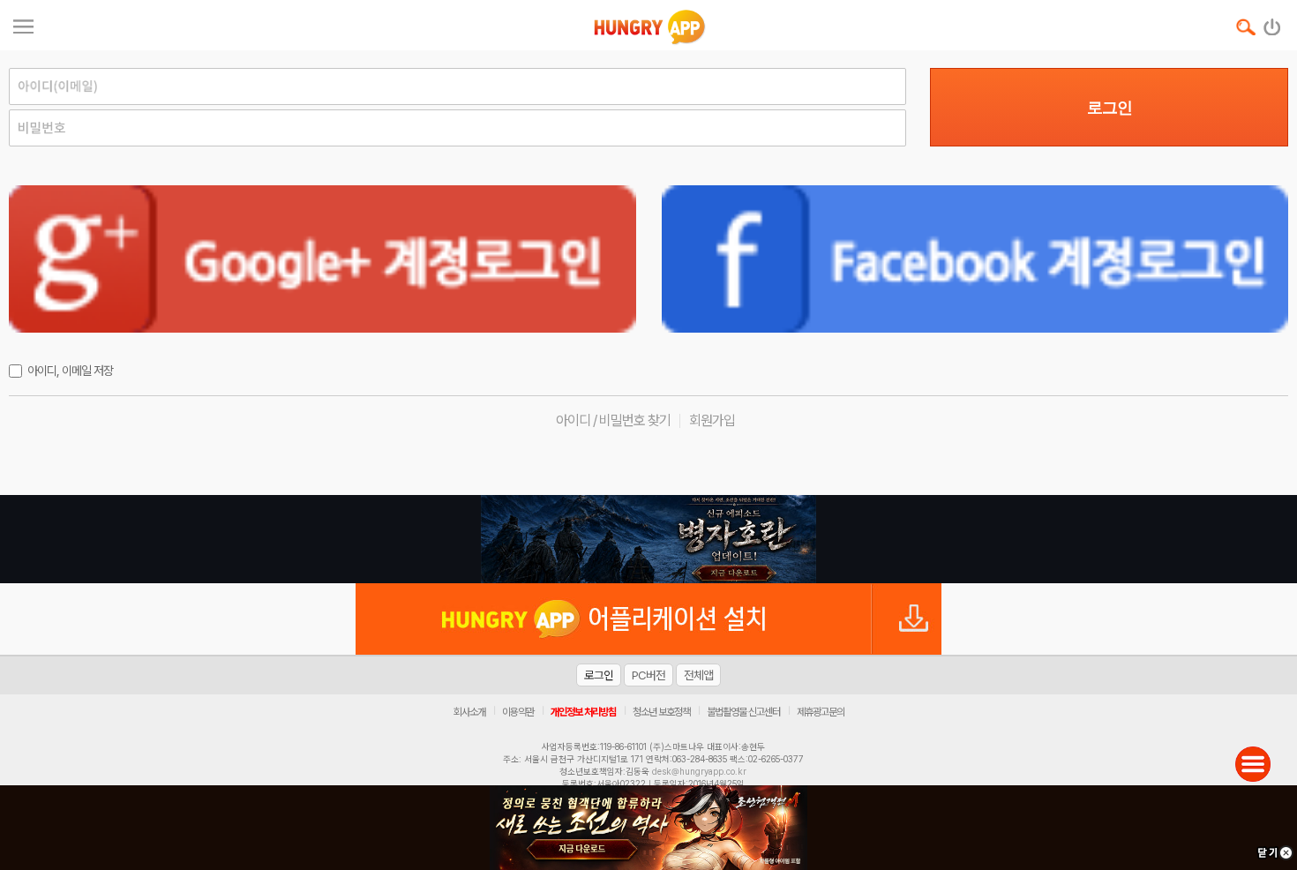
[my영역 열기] (23, 24)
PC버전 (648, 675)
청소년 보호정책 (661, 712)
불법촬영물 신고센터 (743, 712)
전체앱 (698, 675)
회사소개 (469, 712)
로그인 (1109, 107)
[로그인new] (1272, 23)
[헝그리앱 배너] (648, 539)
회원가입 (712, 420)
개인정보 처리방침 (583, 712)
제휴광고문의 (820, 712)
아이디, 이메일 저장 (70, 371)
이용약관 (518, 712)
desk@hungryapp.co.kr (699, 771)
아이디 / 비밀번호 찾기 (613, 420)
